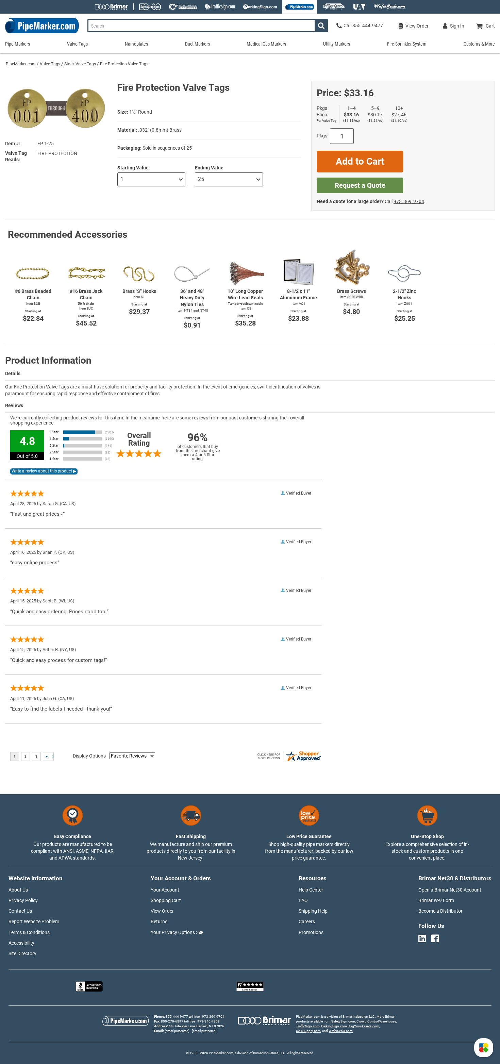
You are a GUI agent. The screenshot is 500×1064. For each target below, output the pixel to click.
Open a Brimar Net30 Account (449, 890)
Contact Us (20, 911)
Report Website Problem (34, 921)
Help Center (311, 890)
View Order (162, 911)
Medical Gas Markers (266, 44)
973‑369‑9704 (409, 201)
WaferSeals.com (341, 1031)
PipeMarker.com (21, 64)
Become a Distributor (440, 911)
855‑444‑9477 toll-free (183, 1016)
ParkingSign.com (334, 1026)
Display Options (89, 756)
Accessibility (21, 943)
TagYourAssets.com (363, 1026)
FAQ (303, 900)
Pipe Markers (17, 44)
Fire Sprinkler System (407, 44)
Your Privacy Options (173, 932)
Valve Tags (50, 64)
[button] (483, 1047)
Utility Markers (336, 44)
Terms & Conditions (29, 932)
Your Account (165, 890)
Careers (307, 921)
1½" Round (140, 112)
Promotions (311, 932)
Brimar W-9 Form (436, 900)
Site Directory (22, 953)
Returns (159, 921)
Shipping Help (313, 911)
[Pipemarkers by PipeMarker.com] (39, 33)
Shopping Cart (166, 900)
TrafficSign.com (308, 1026)
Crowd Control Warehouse (376, 1021)
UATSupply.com (308, 1031)
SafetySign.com (343, 1021)
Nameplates (136, 44)
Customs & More (479, 44)
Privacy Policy (23, 900)
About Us (18, 890)
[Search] (321, 25)
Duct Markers (197, 44)
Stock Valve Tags (80, 64)
